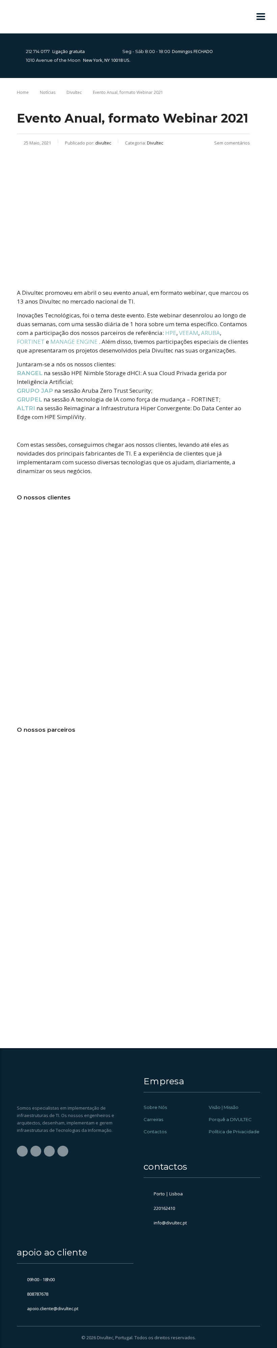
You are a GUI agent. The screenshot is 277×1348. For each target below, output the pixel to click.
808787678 (37, 1294)
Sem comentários (232, 143)
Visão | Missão (223, 1107)
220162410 (164, 1208)
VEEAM (188, 333)
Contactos (155, 1131)
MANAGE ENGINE (74, 341)
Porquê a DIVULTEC (230, 1119)
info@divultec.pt (170, 1223)
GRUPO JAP (35, 390)
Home (23, 92)
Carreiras (153, 1119)
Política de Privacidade (234, 1131)
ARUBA (210, 333)
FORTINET (31, 341)
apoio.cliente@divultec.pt (52, 1308)
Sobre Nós (155, 1107)
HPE (170, 333)
